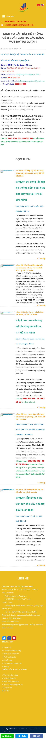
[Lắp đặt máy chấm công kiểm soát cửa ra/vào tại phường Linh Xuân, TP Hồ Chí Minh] (8, 415)
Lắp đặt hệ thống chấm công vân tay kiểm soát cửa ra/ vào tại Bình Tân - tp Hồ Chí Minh (29, 267)
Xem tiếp (41, 259)
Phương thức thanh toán (12, 663)
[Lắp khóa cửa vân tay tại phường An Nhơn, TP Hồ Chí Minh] (8, 312)
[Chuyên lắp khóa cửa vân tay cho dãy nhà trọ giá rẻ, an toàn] (8, 490)
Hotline (8, 736)
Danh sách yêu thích (11, 654)
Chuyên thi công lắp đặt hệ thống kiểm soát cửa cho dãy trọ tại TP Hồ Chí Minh (30, 173)
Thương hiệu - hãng (10, 675)
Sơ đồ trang (7, 660)
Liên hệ (6, 666)
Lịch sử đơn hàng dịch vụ (12, 685)
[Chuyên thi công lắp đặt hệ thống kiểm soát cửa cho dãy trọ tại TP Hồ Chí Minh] (8, 171)
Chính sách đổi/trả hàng (12, 651)
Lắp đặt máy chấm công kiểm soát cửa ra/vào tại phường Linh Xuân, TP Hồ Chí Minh (30, 416)
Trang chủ (7, 647)
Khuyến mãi (7, 688)
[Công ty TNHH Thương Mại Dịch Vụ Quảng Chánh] (23, 7)
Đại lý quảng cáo (9, 657)
